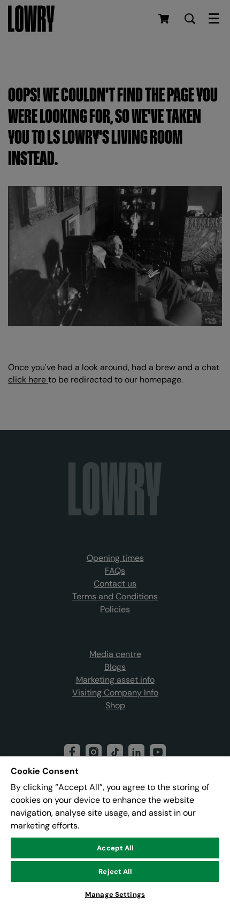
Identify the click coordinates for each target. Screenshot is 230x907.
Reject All (114, 871)
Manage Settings (115, 894)
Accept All (115, 848)
